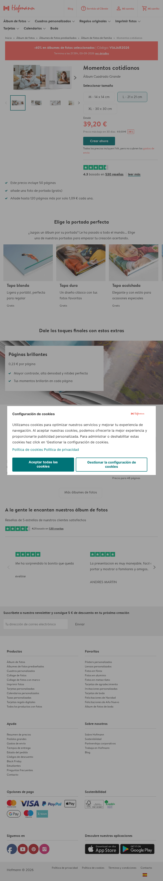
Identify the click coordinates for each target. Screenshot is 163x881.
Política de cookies (27, 449)
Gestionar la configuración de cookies (111, 464)
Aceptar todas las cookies (43, 464)
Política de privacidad (61, 449)
